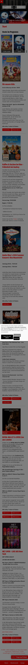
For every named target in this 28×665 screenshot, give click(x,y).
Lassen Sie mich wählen (7, 336)
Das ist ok (16, 338)
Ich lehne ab (17, 335)
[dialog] (14, 332)
